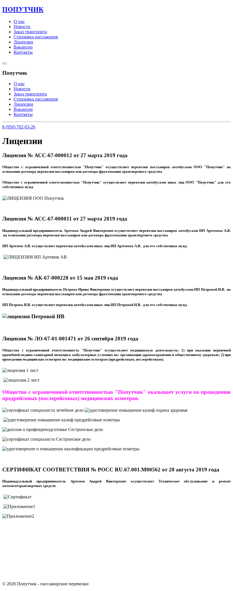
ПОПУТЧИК (22, 9)
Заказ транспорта (30, 31)
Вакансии (23, 47)
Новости (22, 26)
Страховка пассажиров (36, 36)
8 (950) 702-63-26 (18, 126)
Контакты (23, 52)
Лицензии (23, 41)
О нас (19, 21)
